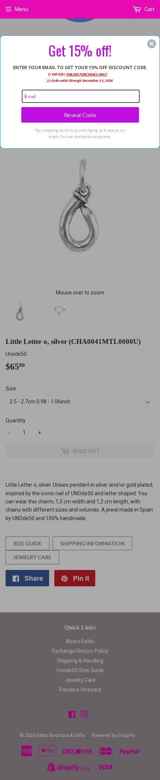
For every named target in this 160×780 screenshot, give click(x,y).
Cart (148, 9)
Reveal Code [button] (80, 114)
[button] (151, 43)
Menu (21, 9)
